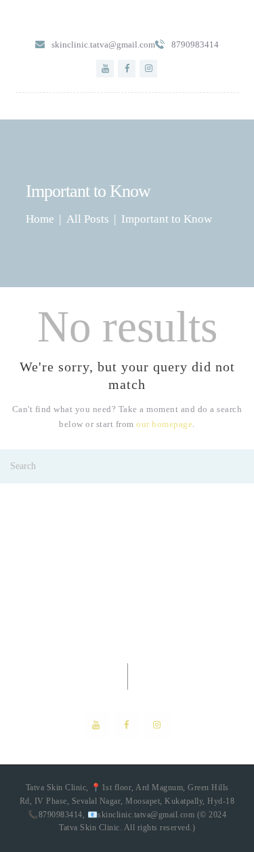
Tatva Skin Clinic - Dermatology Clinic (127, 595)
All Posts (87, 218)
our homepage (164, 424)
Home (40, 218)
